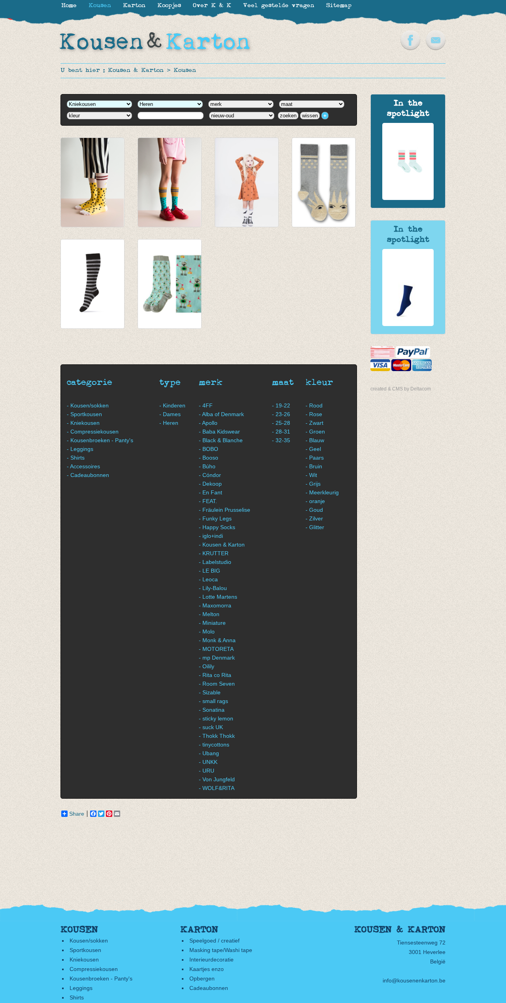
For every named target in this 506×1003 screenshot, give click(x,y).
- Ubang (209, 753)
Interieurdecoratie (211, 959)
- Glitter (315, 527)
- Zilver (314, 518)
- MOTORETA (216, 649)
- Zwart (314, 423)
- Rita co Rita (215, 675)
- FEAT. (208, 501)
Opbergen (202, 978)
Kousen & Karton (136, 70)
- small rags (213, 701)
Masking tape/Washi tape (220, 950)
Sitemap (338, 6)
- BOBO (208, 449)
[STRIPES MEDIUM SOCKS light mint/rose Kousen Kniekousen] (408, 198)
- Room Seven (217, 684)
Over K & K (212, 6)
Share (76, 814)
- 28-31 (281, 431)
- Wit (311, 475)
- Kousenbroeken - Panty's (100, 440)
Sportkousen (85, 950)
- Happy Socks (217, 527)
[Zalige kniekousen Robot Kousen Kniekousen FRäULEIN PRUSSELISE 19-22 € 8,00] (170, 284)
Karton (134, 6)
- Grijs (313, 484)
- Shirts (76, 457)
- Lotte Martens (218, 597)
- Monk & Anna (217, 640)
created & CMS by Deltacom (400, 389)
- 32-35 (281, 440)
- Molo (207, 631)
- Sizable (210, 692)
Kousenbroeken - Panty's (101, 978)
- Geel (313, 449)
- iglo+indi (211, 536)
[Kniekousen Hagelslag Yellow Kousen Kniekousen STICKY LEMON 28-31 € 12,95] (92, 182)
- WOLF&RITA (216, 788)
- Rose (314, 414)
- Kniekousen (83, 423)
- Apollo (208, 423)
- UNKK (208, 762)
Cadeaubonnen (208, 988)
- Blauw (315, 440)
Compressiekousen (94, 969)
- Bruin (314, 466)
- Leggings (80, 449)
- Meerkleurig (322, 492)
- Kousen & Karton (222, 544)
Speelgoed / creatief (214, 940)
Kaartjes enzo (206, 969)
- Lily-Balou (213, 588)
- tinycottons (214, 744)
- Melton (209, 614)
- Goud (314, 510)
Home (69, 6)
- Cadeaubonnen (88, 475)
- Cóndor (210, 475)
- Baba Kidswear (219, 431)
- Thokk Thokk (217, 736)
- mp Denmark (217, 657)
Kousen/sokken (89, 940)
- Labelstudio (215, 562)
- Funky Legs (215, 518)
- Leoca (208, 579)
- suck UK (211, 727)
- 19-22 (281, 405)
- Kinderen (172, 405)
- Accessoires (83, 466)
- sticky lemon (216, 718)
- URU (206, 770)
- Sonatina (212, 710)
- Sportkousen (84, 414)
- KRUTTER (213, 553)
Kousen (185, 70)
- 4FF (206, 405)
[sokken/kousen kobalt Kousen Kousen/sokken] (408, 324)
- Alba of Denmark (221, 414)
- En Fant (210, 492)
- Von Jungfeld (217, 779)
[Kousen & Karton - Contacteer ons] (436, 48)
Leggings (81, 988)
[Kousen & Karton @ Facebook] (410, 48)
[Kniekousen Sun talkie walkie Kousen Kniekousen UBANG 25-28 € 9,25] (324, 182)
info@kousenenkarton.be (414, 980)
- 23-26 (281, 414)
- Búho (207, 466)
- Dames (170, 414)
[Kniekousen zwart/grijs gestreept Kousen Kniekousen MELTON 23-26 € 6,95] (92, 284)
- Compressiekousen (93, 431)
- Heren (168, 423)
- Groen (315, 431)
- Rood (314, 405)
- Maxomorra (215, 605)
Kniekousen (84, 959)
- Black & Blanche (221, 440)
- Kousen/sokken (88, 405)
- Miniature (212, 623)
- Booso (208, 457)
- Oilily (206, 666)
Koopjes (169, 6)
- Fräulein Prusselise (224, 510)
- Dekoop (210, 484)
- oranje (315, 501)
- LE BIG (209, 570)
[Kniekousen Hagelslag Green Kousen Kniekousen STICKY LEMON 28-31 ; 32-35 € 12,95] (170, 182)
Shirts (77, 997)
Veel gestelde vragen (278, 6)
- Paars (315, 457)
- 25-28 (281, 423)
